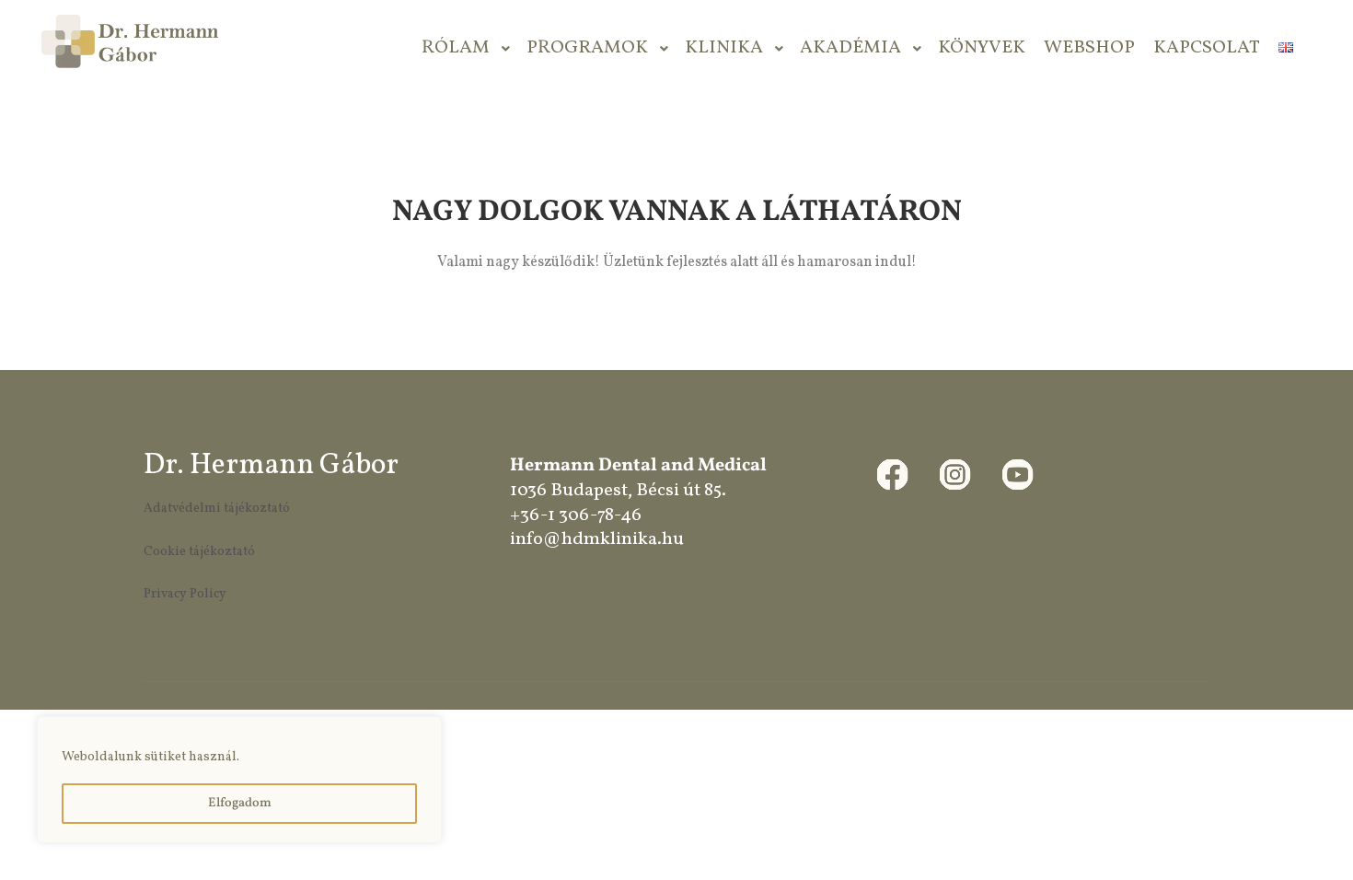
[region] (239, 779)
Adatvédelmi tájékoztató (217, 508)
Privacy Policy (185, 594)
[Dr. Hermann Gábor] (129, 48)
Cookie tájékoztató (199, 552)
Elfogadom (240, 803)
